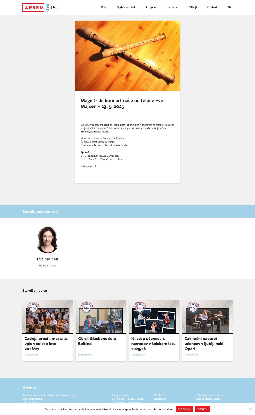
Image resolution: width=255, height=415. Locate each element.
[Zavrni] (250, 409)
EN (229, 7)
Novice (173, 7)
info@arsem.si (120, 395)
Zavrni (202, 408)
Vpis (103, 7)
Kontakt (212, 7)
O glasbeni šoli (126, 7)
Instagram (160, 398)
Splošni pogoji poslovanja (210, 395)
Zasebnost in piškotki (208, 398)
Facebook (159, 395)
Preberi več (31, 355)
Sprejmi (184, 408)
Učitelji (192, 7)
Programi (152, 7)
